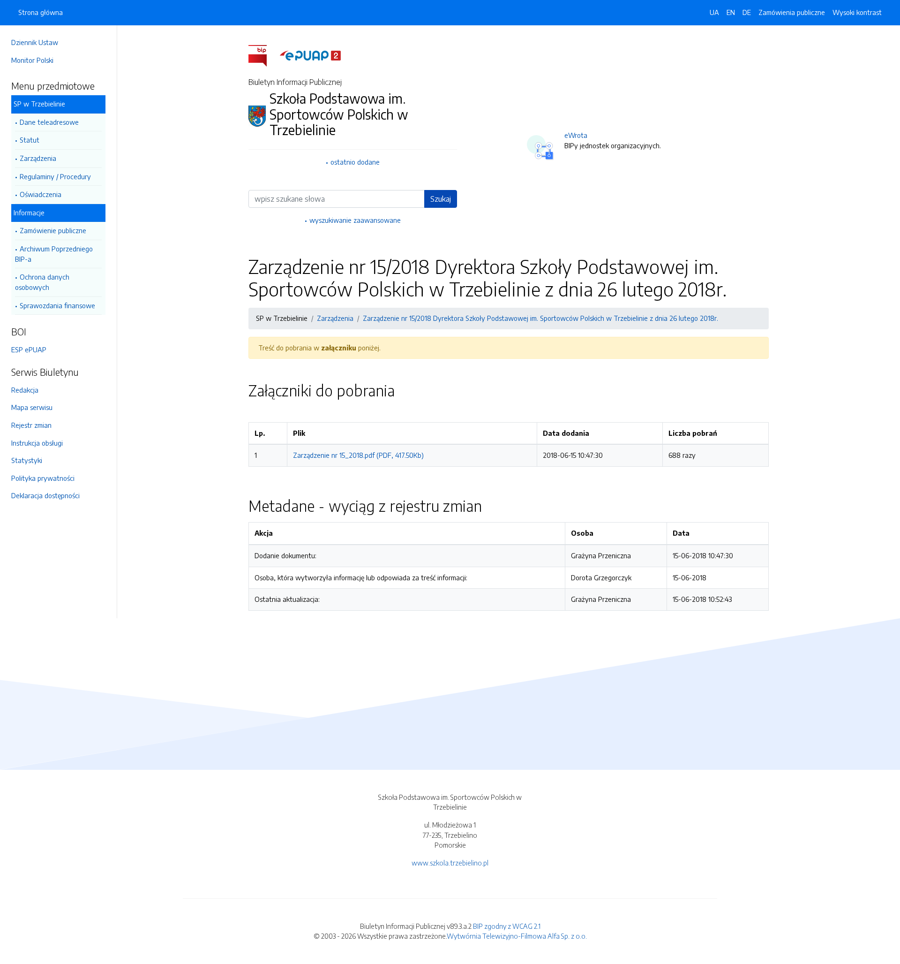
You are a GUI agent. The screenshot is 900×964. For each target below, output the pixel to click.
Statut (29, 140)
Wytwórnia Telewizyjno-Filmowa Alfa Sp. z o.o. (517, 936)
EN (731, 12)
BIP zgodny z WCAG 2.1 (506, 926)
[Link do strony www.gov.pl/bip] (263, 55)
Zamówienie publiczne (53, 230)
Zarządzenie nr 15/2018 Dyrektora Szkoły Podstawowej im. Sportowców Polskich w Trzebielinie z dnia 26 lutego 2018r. (540, 318)
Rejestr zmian (31, 425)
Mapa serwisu (31, 407)
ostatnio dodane (355, 162)
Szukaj (440, 199)
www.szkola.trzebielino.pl (450, 862)
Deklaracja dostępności (45, 495)
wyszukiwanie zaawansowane (355, 220)
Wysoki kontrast (857, 12)
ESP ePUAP (28, 349)
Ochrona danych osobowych (42, 282)
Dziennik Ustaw (34, 42)
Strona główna (40, 12)
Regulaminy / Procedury (55, 176)
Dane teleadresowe (49, 122)
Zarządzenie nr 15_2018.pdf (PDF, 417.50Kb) (358, 455)
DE (746, 12)
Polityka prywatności (43, 478)
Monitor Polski (32, 60)
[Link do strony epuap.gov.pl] (310, 55)
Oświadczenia (40, 194)
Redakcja (24, 390)
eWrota (575, 135)
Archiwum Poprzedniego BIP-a (54, 253)
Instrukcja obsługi (37, 443)
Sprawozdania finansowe (57, 305)
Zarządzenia (38, 158)
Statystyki (26, 460)
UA (714, 12)
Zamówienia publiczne (791, 12)
